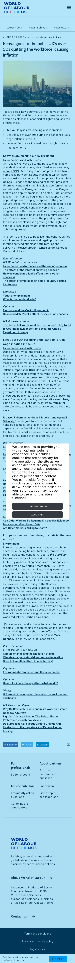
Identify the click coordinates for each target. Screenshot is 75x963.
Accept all (37, 514)
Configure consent (38, 506)
